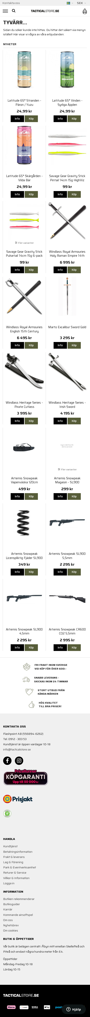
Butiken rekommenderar (19, 899)
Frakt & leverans (14, 857)
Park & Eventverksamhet (19, 867)
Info (17, 118)
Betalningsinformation (17, 851)
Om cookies (10, 930)
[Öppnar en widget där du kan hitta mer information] (74, 1009)
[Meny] (4, 11)
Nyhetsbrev (11, 925)
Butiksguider (11, 904)
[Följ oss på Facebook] (7, 761)
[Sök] (14, 11)
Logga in (8, 883)
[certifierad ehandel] (7, 813)
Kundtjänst (10, 846)
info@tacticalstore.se (17, 749)
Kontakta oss (11, 3)
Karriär (7, 909)
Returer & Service (14, 872)
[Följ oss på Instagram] (19, 761)
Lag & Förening (13, 862)
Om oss (8, 920)
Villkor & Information (16, 878)
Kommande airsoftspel (18, 914)
